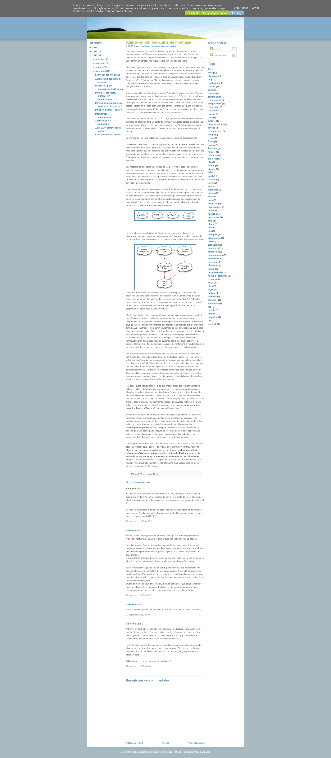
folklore (212, 152)
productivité (214, 248)
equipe (211, 135)
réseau (211, 269)
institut (212, 176)
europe (211, 145)
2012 (95, 47)
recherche (213, 258)
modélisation (145, 46)
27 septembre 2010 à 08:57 (139, 595)
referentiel (213, 262)
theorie (211, 310)
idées (211, 172)
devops (212, 128)
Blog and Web (203, 752)
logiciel (212, 186)
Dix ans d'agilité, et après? (108, 110)
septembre (100, 71)
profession (213, 252)
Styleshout (167, 752)
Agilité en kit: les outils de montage (158, 42)
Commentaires (220, 56)
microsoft (213, 203)
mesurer (212, 196)
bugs (211, 79)
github (211, 165)
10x (210, 69)
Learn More (241, 8)
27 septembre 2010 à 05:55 (139, 521)
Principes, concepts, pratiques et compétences (105, 96)
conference (214, 110)
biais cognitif (215, 76)
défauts (212, 121)
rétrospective (215, 279)
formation (213, 155)
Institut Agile (144, 752)
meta (210, 200)
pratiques (156, 46)
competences (215, 104)
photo (211, 224)
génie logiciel (215, 159)
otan (210, 221)
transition (172, 46)
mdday (211, 193)
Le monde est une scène (107, 75)
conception (214, 107)
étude (211, 141)
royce (211, 289)
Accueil (165, 743)
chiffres (212, 86)
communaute (215, 97)
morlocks (213, 210)
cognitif (212, 93)
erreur (211, 138)
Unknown (131, 530)
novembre (100, 63)
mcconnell (213, 190)
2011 (95, 51)
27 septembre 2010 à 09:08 (139, 615)
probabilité (213, 245)
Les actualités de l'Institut (108, 135)
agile (210, 73)
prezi (210, 241)
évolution (213, 148)
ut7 (210, 320)
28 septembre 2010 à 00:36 (139, 666)
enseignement (215, 131)
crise (210, 117)
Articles (216, 49)
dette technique (216, 124)
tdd (210, 307)
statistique (213, 303)
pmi (210, 231)
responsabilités (216, 272)
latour (211, 183)
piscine (212, 227)
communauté (215, 100)
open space (214, 217)
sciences (212, 296)
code (210, 90)
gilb (210, 162)
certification (214, 83)
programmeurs (215, 255)
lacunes (212, 179)
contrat (212, 114)
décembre (100, 59)
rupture (212, 293)
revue (211, 283)
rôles (210, 286)
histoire (212, 169)
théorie (164, 46)
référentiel (213, 265)
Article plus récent (134, 743)
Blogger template (184, 752)
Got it (255, 8)
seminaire (213, 300)
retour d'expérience (218, 276)
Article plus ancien (196, 743)
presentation (214, 238)
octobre (99, 67)
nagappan (213, 214)
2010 (95, 55)
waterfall (212, 324)
